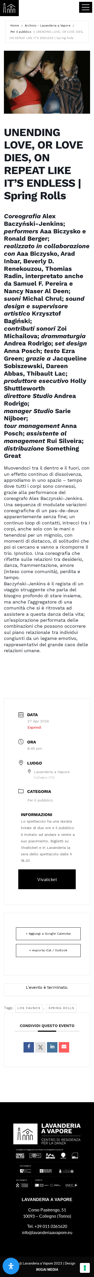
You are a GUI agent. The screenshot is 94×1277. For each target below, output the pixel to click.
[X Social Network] (40, 1047)
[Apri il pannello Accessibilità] (11, 1266)
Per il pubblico (20, 32)
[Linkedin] (52, 1047)
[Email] (64, 1047)
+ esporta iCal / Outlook (48, 950)
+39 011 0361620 (50, 1226)
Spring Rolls (61, 1008)
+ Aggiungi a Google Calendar (48, 933)
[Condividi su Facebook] (29, 1047)
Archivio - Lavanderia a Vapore (47, 25)
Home (14, 25)
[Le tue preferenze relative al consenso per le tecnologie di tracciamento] (85, 1268)
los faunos (28, 1008)
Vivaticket (47, 879)
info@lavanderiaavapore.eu (47, 1232)
